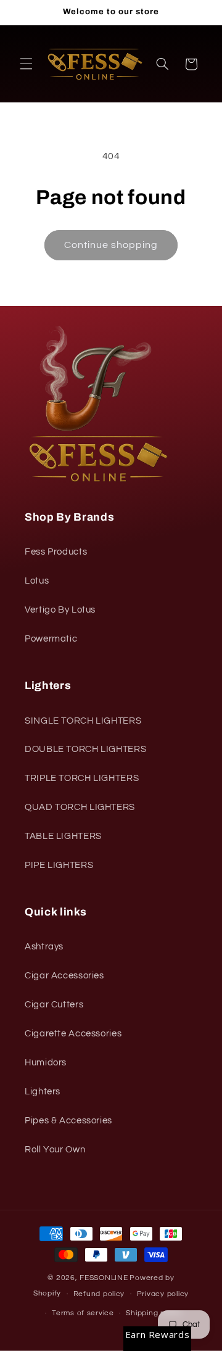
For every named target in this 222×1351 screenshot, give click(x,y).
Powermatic (51, 638)
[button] (26, 64)
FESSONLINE (104, 1278)
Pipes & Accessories (68, 1120)
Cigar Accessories (64, 975)
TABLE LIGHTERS (63, 836)
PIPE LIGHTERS (59, 865)
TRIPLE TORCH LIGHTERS (82, 778)
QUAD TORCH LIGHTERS (80, 807)
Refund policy (99, 1294)
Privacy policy (163, 1294)
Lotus (37, 580)
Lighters (42, 1091)
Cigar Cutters (54, 1004)
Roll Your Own (55, 1149)
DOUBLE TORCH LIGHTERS (85, 749)
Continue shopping (111, 245)
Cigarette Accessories (73, 1033)
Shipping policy (154, 1313)
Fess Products (56, 551)
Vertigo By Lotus (60, 609)
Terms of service (83, 1313)
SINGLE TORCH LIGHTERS (83, 720)
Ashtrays (44, 946)
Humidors (46, 1062)
